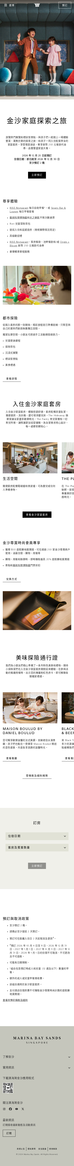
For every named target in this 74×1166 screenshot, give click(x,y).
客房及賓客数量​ (19, 847)
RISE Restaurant (19, 208)
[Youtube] (17, 1109)
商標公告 (21, 1149)
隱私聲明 (32, 1149)
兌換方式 (11, 579)
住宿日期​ (14, 836)
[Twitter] (22, 1109)
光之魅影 (35, 218)
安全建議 (42, 1149)
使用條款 (53, 1149)
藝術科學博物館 (18, 218)
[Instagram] (4, 1109)
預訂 (65, 5)
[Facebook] (11, 1109)
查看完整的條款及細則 (15, 1000)
